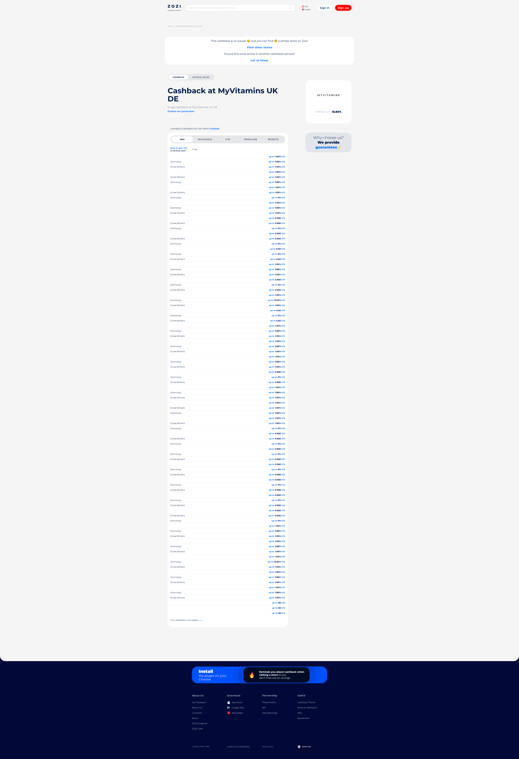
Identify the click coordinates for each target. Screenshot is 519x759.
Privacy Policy (268, 746)
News (195, 718)
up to (272, 156)
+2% (283, 156)
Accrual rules (200, 77)
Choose (214, 128)
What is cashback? (307, 707)
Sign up (343, 7)
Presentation (269, 702)
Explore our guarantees (181, 111)
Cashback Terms (306, 702)
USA (306, 6)
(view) (200, 620)
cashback (178, 77)
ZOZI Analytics (199, 723)
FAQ (299, 713)
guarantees (326, 147)
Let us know (259, 60)
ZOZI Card (197, 728)
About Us (197, 707)
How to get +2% (178, 149)
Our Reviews (199, 702)
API (264, 707)
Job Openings (269, 713)
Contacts (197, 713)
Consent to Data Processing (238, 746)
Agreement (303, 718)
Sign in (325, 7)
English (307, 10)
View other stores (259, 47)
